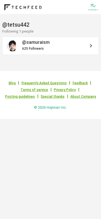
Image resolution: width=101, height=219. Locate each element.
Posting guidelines (20, 97)
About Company (83, 97)
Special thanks (53, 97)
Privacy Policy (65, 90)
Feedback (80, 83)
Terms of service (34, 90)
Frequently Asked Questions (44, 83)
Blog (12, 83)
